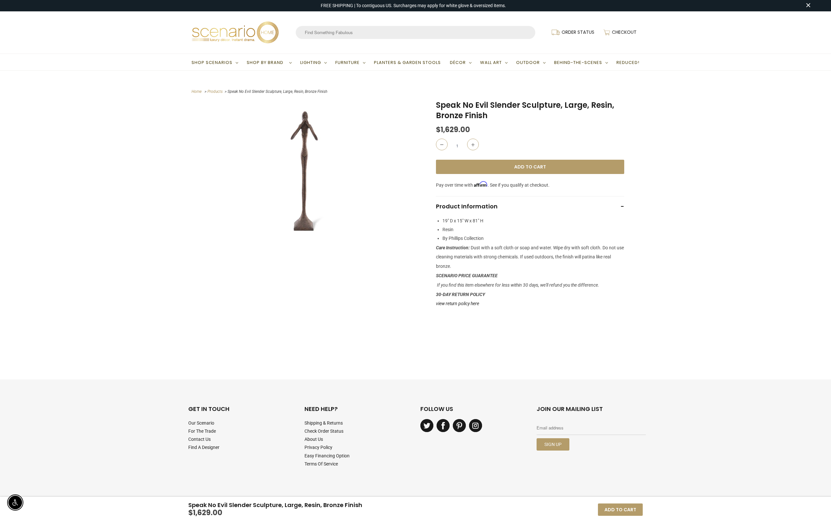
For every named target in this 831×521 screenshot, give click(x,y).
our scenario (201, 423)
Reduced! (627, 62)
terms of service (321, 463)
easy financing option (327, 455)
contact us (199, 439)
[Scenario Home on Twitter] (426, 425)
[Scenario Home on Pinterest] (459, 425)
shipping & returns (323, 423)
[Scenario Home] (235, 32)
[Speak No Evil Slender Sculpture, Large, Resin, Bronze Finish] (304, 171)
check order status (323, 431)
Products (215, 91)
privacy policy (318, 447)
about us (313, 439)
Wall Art (491, 62)
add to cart (620, 509)
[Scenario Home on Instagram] (475, 425)
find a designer (203, 447)
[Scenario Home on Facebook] (443, 425)
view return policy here (457, 303)
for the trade (202, 431)
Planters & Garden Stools (407, 62)
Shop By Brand (266, 62)
